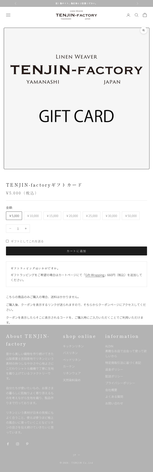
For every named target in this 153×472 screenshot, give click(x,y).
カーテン (69, 366)
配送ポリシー (114, 376)
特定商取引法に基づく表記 (123, 362)
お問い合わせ (114, 403)
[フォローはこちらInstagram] (17, 444)
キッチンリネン (73, 346)
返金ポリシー (114, 369)
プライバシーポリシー (120, 383)
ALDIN (126, 351)
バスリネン (70, 353)
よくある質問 (114, 396)
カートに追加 (76, 251)
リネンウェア (72, 373)
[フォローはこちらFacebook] (8, 444)
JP (74, 454)
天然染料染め (72, 380)
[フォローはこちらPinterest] (27, 444)
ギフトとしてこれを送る (27, 241)
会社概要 (111, 390)
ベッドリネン (72, 359)
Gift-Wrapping (94, 275)
